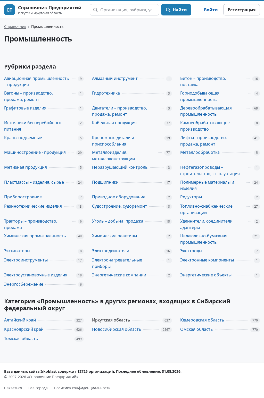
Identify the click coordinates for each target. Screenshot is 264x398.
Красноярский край (24, 329)
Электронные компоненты (207, 260)
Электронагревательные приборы (117, 263)
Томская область (21, 338)
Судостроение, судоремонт (119, 206)
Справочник (15, 26)
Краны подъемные (23, 137)
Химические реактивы (114, 236)
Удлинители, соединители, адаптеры (207, 224)
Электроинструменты (26, 260)
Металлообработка (200, 152)
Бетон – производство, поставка (203, 81)
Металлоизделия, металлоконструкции (113, 155)
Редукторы (191, 197)
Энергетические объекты (206, 275)
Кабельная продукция (114, 122)
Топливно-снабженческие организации (206, 209)
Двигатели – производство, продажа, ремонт (119, 111)
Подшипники (105, 182)
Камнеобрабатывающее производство (205, 126)
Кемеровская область (202, 320)
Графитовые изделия (25, 108)
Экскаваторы (17, 250)
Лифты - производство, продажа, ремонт (203, 141)
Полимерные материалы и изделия (207, 185)
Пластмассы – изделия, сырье (34, 182)
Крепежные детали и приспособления (113, 141)
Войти (211, 10)
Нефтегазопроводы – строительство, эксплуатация (210, 170)
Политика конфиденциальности (82, 387)
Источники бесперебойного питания (32, 126)
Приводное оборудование (118, 197)
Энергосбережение (23, 284)
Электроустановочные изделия (35, 275)
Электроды (191, 250)
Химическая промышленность (35, 236)
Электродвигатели (110, 250)
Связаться (13, 387)
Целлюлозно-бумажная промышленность (203, 239)
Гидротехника (106, 93)
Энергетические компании (119, 275)
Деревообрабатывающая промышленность (206, 111)
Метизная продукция (25, 167)
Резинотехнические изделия (33, 206)
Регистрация (241, 10)
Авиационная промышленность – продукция (36, 81)
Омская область (196, 329)
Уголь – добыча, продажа (117, 221)
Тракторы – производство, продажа (30, 224)
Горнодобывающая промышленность (199, 96)
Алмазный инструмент (115, 78)
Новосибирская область (116, 329)
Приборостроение (23, 197)
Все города (38, 387)
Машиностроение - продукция (35, 152)
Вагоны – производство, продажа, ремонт (28, 96)
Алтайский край (20, 320)
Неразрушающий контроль (120, 167)
